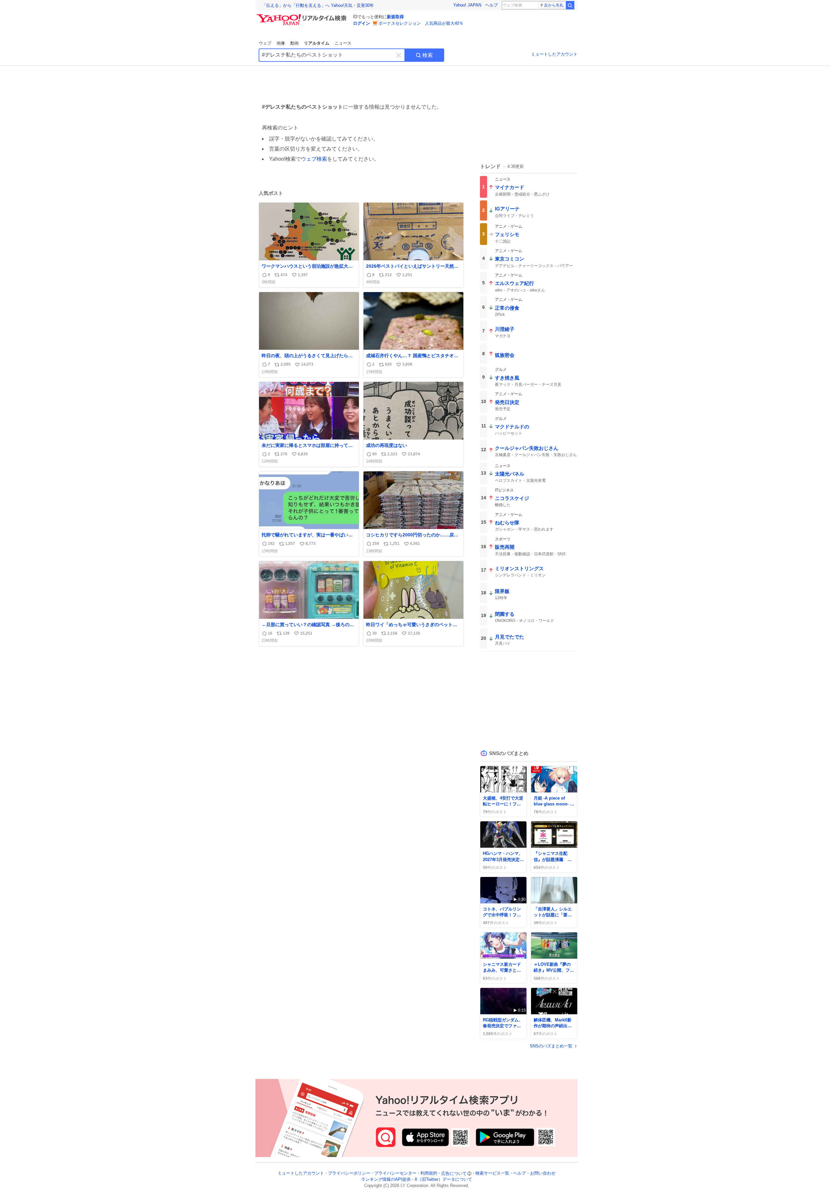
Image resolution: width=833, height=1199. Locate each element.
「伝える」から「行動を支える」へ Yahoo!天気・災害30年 (318, 5)
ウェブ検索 (314, 159)
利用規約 (428, 1173)
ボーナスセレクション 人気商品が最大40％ (420, 23)
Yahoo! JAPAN (467, 5)
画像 (281, 43)
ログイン (361, 23)
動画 (294, 43)
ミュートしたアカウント (554, 54)
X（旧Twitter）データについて (443, 1179)
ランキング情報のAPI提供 (386, 1179)
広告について (454, 1173)
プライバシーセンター (395, 1173)
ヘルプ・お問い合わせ (534, 1173)
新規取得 (395, 16)
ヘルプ (491, 5)
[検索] (570, 5)
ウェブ (265, 43)
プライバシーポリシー (349, 1173)
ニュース (343, 43)
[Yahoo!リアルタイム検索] (302, 15)
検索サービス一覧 (492, 1173)
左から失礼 (554, 5)
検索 (427, 55)
